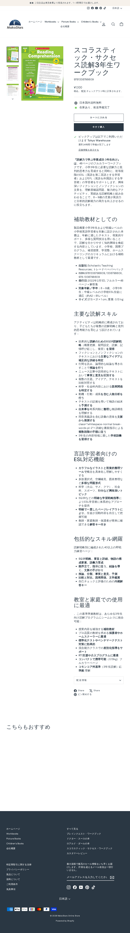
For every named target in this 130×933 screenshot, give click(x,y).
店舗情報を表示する (88, 150)
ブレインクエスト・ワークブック (84, 833)
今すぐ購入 (99, 127)
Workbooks (51, 21)
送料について (13, 879)
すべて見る (72, 829)
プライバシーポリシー (17, 869)
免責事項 (11, 889)
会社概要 (64, 26)
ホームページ (35, 21)
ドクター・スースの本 (78, 838)
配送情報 (81, 680)
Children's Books (90, 21)
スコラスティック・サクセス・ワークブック (90, 848)
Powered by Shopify (65, 921)
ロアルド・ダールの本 (78, 843)
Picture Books (69, 21)
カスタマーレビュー (77, 853)
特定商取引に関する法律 (19, 864)
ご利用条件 (12, 884)
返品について (13, 874)
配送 (83, 91)
